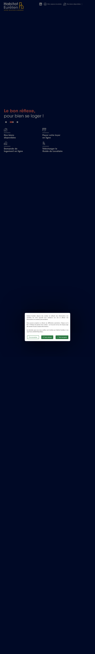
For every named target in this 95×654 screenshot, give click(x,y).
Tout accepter (62, 337)
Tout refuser (48, 337)
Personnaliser (33, 337)
